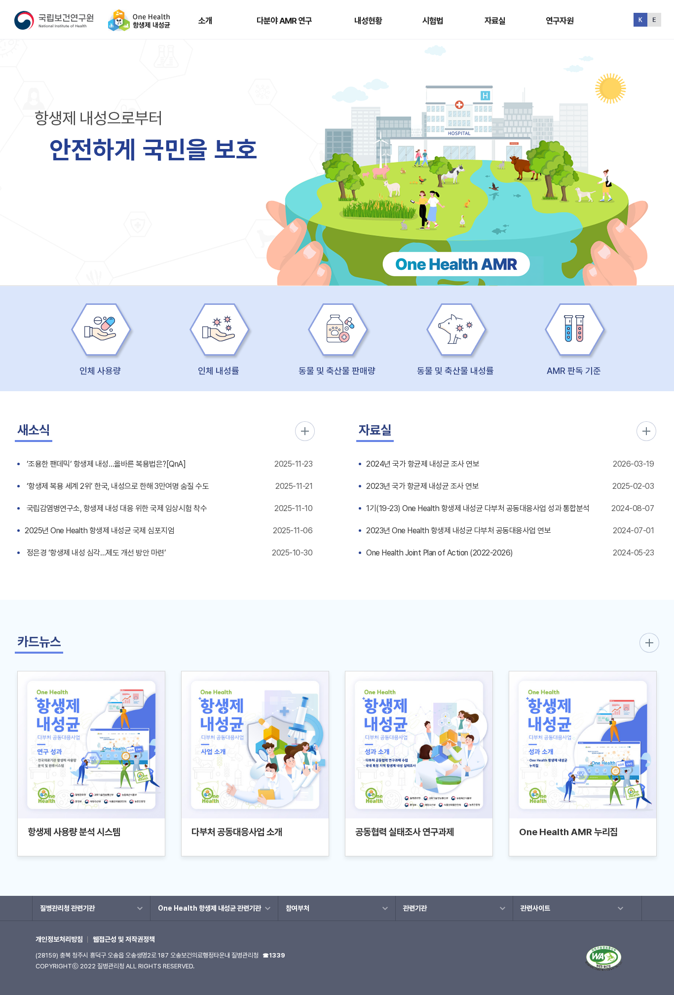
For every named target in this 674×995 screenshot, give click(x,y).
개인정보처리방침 (59, 939)
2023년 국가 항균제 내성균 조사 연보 (422, 486)
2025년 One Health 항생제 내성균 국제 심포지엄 (99, 530)
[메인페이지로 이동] (139, 27)
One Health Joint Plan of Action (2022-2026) (439, 552)
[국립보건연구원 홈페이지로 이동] (60, 27)
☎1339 (273, 955)
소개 (205, 21)
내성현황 (368, 21)
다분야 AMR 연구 (284, 21)
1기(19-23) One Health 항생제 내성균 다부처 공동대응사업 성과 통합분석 (478, 508)
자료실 (495, 21)
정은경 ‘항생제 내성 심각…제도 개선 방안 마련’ (95, 552)
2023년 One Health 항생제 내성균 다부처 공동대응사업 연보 (458, 530)
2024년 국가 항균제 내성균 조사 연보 (422, 464)
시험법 (432, 21)
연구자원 (560, 21)
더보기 (305, 431)
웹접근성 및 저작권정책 (124, 939)
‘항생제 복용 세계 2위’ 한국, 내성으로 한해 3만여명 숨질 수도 (117, 486)
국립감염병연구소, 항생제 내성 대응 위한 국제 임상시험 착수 (116, 508)
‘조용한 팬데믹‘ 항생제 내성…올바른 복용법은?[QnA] (105, 464)
